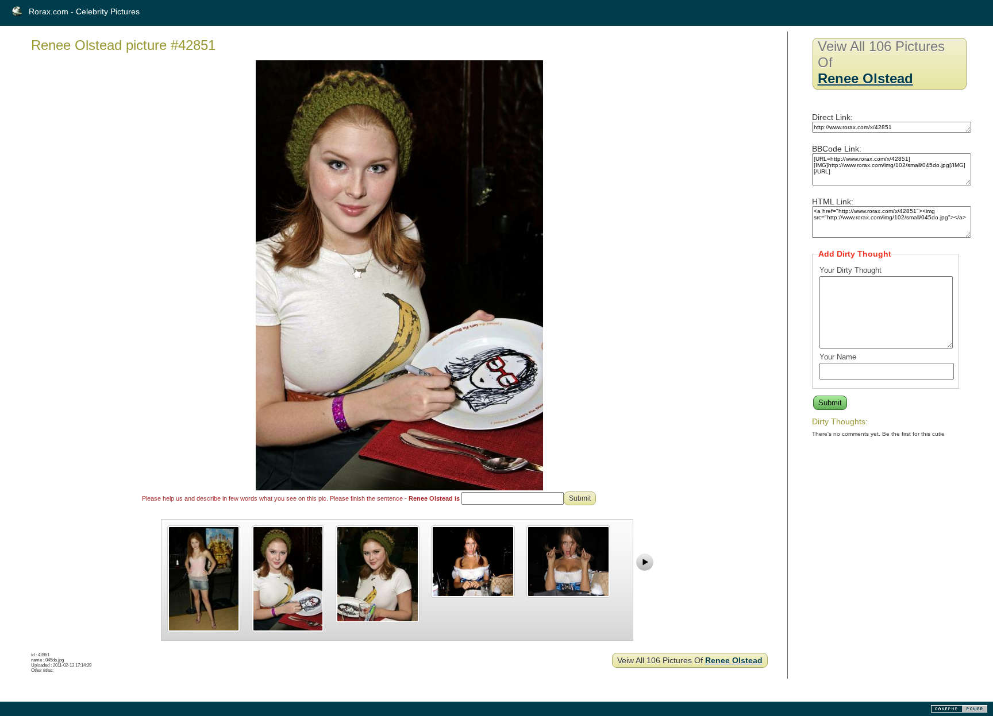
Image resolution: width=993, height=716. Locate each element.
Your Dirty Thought (850, 270)
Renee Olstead (734, 660)
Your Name (837, 357)
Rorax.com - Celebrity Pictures (84, 11)
